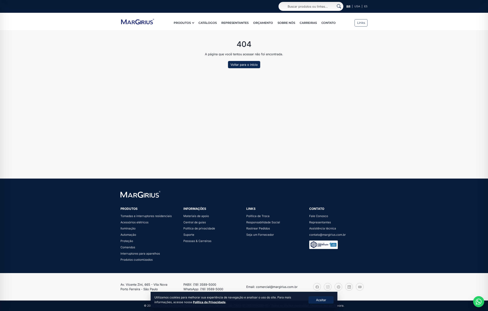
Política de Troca (258, 216)
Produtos (182, 23)
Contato (328, 23)
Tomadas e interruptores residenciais (146, 216)
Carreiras (308, 23)
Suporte (188, 234)
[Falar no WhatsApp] (478, 301)
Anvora (339, 305)
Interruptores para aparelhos (140, 253)
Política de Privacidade (209, 302)
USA (357, 6)
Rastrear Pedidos (258, 228)
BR (348, 6)
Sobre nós (286, 23)
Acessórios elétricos (134, 222)
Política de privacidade (199, 228)
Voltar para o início (244, 65)
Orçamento (263, 23)
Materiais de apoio (196, 216)
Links (361, 23)
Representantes (235, 23)
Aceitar (321, 300)
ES (366, 6)
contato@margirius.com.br (327, 234)
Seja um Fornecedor (260, 234)
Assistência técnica (322, 228)
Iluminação (128, 228)
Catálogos (207, 23)
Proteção (126, 241)
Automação (128, 234)
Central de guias (194, 222)
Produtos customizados (136, 259)
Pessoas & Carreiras (197, 241)
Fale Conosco (318, 216)
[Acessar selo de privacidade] (323, 244)
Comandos (127, 247)
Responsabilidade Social (263, 222)
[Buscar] (339, 6)
